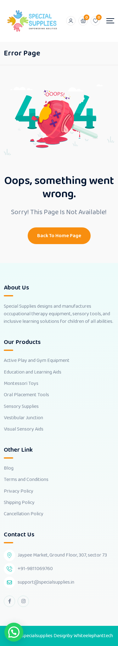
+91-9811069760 (35, 569)
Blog (9, 468)
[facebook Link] (9, 601)
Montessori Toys (21, 383)
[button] (13, 632)
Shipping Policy (19, 502)
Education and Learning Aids (32, 372)
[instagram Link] (23, 601)
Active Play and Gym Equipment (37, 360)
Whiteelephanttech (93, 636)
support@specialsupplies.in (46, 582)
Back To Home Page (59, 236)
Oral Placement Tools (26, 395)
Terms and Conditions (26, 479)
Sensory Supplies (21, 406)
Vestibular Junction (23, 417)
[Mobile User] (71, 21)
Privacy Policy (18, 491)
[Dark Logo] (32, 21)
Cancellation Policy (23, 514)
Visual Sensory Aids (23, 429)
